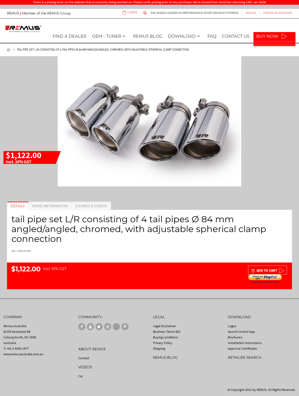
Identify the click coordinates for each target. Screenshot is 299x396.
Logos (232, 326)
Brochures (235, 337)
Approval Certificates (242, 348)
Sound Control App (241, 331)
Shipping (159, 348)
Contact (83, 358)
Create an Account (277, 13)
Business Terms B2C (167, 331)
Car (80, 376)
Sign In (251, 13)
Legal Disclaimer (164, 326)
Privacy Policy (162, 343)
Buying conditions (165, 337)
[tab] (17, 206)
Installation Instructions (245, 343)
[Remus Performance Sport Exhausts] (23, 28)
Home (8, 50)
